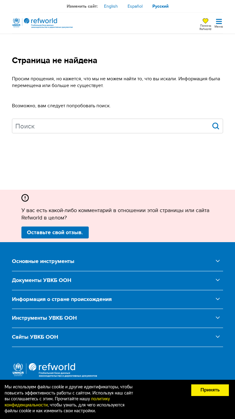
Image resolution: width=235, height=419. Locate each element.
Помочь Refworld (205, 27)
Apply (215, 126)
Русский (160, 6)
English (111, 6)
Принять (210, 389)
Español (135, 6)
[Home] (42, 23)
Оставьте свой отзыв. (55, 232)
